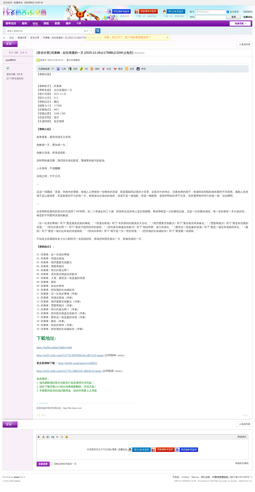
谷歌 (75, 69)
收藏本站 (18, 2)
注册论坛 (247, 17)
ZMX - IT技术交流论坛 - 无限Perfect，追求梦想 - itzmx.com (4, 37)
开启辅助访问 (251, 2)
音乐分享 (34, 37)
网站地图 (205, 477)
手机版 (175, 477)
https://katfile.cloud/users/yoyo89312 (77, 363)
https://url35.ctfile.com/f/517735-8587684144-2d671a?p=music (70, 355)
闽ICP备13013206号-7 (240, 477)
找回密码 (247, 11)
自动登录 (234, 11)
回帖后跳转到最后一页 (65, 464)
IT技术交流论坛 (220, 477)
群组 (46, 23)
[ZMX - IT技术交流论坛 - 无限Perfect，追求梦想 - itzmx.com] (25, 16)
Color (43, 437)
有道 (109, 69)
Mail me (195, 477)
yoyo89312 (11, 60)
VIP (79, 23)
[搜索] (97, 31)
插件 (68, 23)
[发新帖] (10, 44)
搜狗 (97, 69)
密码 (192, 17)
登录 (114, 449)
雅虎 (120, 69)
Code (62, 437)
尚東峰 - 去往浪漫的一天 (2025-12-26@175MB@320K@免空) (72, 37)
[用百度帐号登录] (119, 13)
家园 (57, 23)
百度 (63, 69)
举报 (245, 415)
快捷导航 (239, 23)
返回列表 (245, 44)
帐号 (192, 11)
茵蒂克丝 (11, 23)
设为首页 (7, 2)
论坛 (35, 23)
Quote (57, 437)
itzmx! (17, 477)
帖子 (86, 31)
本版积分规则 (241, 463)
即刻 (143, 69)
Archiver (185, 477)
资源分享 (22, 37)
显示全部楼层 (73, 60)
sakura (17, 481)
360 (86, 69)
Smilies (67, 437)
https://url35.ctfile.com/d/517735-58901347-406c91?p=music (69, 371)
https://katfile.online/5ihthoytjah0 (54, 347)
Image (48, 437)
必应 (132, 69)
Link (53, 437)
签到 (24, 23)
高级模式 (241, 436)
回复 (43, 415)
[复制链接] (139, 53)
